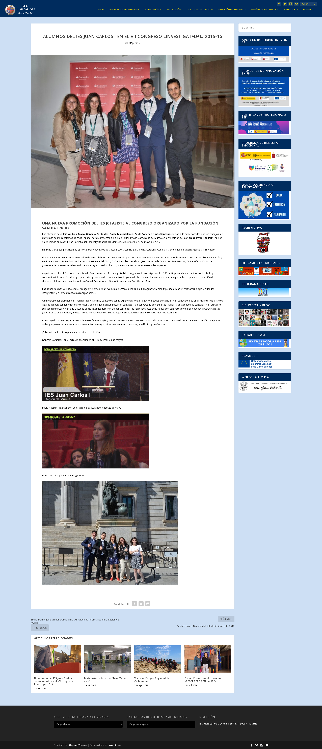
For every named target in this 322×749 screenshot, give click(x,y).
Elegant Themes (78, 745)
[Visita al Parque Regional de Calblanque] (157, 659)
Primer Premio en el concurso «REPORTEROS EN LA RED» (202, 680)
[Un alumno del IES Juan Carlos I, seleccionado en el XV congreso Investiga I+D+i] (57, 659)
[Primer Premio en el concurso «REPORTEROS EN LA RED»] (207, 659)
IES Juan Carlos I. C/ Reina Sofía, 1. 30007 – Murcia (228, 723)
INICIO (101, 9)
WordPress (115, 745)
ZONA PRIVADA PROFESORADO (124, 9)
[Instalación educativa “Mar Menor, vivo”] (107, 659)
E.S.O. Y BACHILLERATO (199, 9)
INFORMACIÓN (174, 9)
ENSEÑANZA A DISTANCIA (263, 9)
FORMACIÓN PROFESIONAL (231, 9)
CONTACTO (308, 9)
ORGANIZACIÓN (151, 9)
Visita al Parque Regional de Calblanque (152, 680)
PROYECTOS (289, 9)
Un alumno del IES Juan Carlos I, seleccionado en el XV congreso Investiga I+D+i (54, 681)
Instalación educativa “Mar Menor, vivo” (106, 680)
